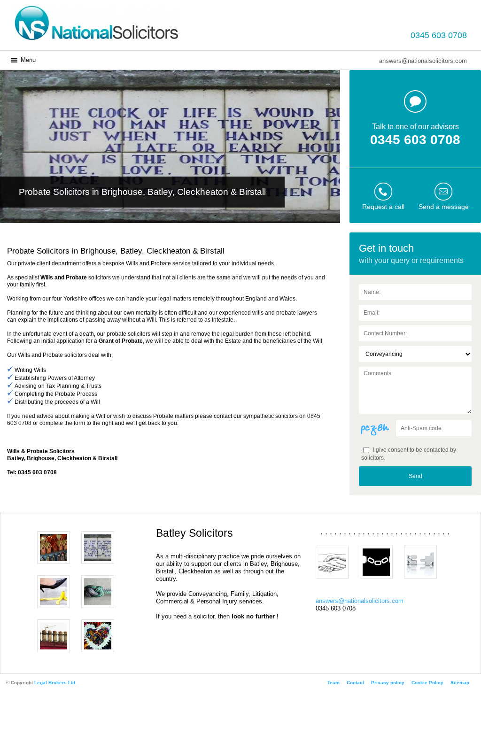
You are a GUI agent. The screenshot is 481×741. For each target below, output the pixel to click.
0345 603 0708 (439, 35)
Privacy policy (387, 682)
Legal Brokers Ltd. (55, 682)
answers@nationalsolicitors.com (423, 60)
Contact (355, 682)
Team (333, 682)
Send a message (444, 206)
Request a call (383, 206)
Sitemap (459, 682)
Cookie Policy (427, 682)
